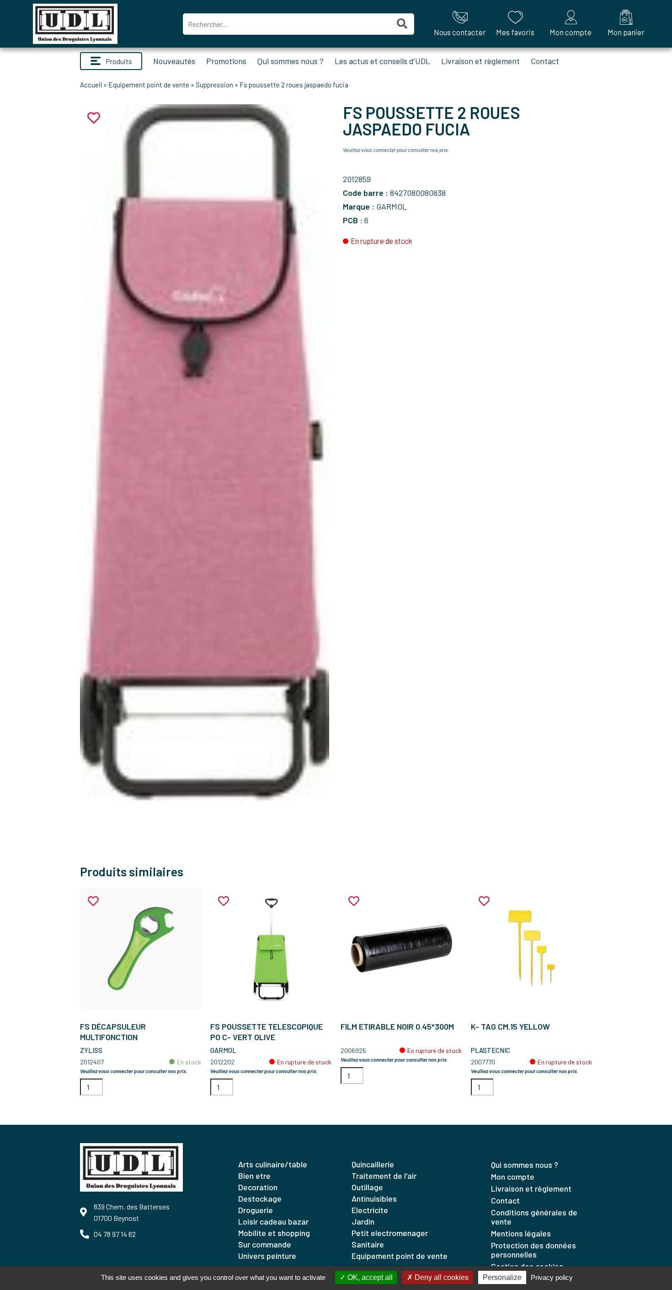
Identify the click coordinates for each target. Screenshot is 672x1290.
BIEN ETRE (254, 1176)
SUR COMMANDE (264, 1244)
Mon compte (512, 1176)
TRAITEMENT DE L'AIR (384, 1176)
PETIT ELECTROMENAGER (390, 1233)
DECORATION (257, 1187)
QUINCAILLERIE (373, 1164)
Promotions (226, 61)
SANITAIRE (368, 1244)
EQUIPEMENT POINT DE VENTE (400, 1256)
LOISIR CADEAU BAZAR (273, 1221)
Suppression (214, 85)
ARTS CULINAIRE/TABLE (272, 1164)
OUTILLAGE (367, 1187)
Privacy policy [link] (552, 1277)
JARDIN (363, 1221)
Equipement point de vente (148, 85)
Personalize (502, 1277)
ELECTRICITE (370, 1210)
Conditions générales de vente (534, 1216)
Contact (545, 61)
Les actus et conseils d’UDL (382, 61)
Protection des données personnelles (533, 1249)
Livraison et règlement (480, 61)
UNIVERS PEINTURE (267, 1256)
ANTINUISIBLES (374, 1198)
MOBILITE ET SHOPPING (274, 1233)
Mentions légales (521, 1233)
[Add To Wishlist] (93, 901)
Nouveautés (174, 61)
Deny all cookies (441, 1277)
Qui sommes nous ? (290, 61)
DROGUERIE (255, 1210)
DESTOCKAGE (260, 1198)
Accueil (91, 85)
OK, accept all (369, 1277)
